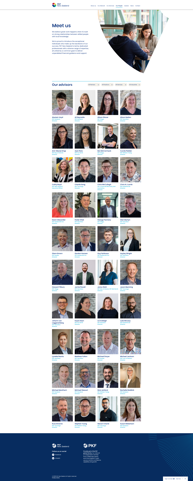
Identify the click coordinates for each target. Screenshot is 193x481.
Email (62, 105)
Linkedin (62, 174)
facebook (58, 455)
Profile (62, 100)
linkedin (57, 458)
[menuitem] (93, 5)
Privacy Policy (56, 477)
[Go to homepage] (60, 5)
